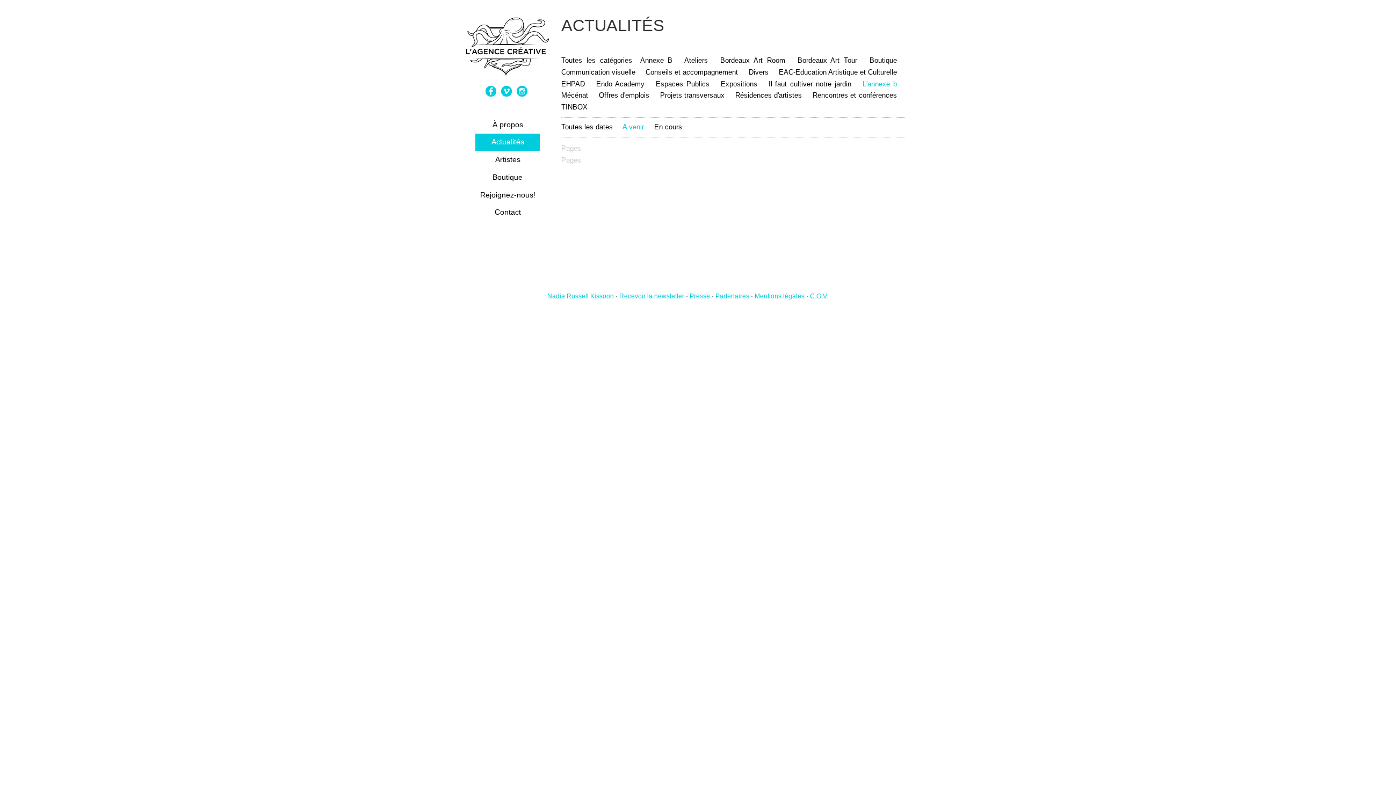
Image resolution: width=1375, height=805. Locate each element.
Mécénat (574, 95)
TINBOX (574, 107)
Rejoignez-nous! (507, 195)
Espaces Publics (684, 84)
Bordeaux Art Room (752, 60)
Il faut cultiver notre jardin (810, 84)
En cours (668, 127)
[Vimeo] (508, 94)
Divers (759, 72)
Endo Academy (620, 84)
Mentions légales (780, 296)
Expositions (739, 84)
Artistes (507, 159)
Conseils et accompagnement (692, 72)
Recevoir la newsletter (651, 296)
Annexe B (656, 60)
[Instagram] (523, 94)
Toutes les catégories (596, 60)
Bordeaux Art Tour (828, 60)
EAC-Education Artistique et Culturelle (838, 72)
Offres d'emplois (624, 95)
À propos (508, 124)
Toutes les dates (587, 127)
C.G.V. (819, 296)
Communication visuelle (598, 72)
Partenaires (732, 296)
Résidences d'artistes (768, 95)
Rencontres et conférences (855, 95)
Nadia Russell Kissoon (580, 296)
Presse (700, 296)
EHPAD (573, 84)
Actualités (507, 141)
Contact (508, 212)
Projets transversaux (692, 95)
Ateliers (696, 60)
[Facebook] (492, 94)
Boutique (508, 177)
